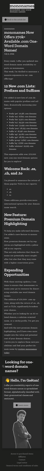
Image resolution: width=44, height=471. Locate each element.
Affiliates (22, 456)
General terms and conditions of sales (22, 465)
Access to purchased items (22, 454)
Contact (22, 459)
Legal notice (22, 462)
